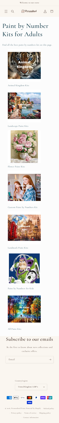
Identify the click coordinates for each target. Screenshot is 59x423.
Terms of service (30, 413)
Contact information (31, 417)
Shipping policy (45, 413)
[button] (6, 11)
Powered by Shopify (33, 408)
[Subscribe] (50, 359)
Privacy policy (16, 413)
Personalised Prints (18, 408)
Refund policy (49, 408)
